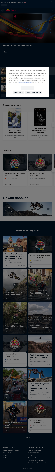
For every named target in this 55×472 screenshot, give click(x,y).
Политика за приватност (25, 82)
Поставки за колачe (27, 88)
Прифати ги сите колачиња (34, 92)
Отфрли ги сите (18, 92)
